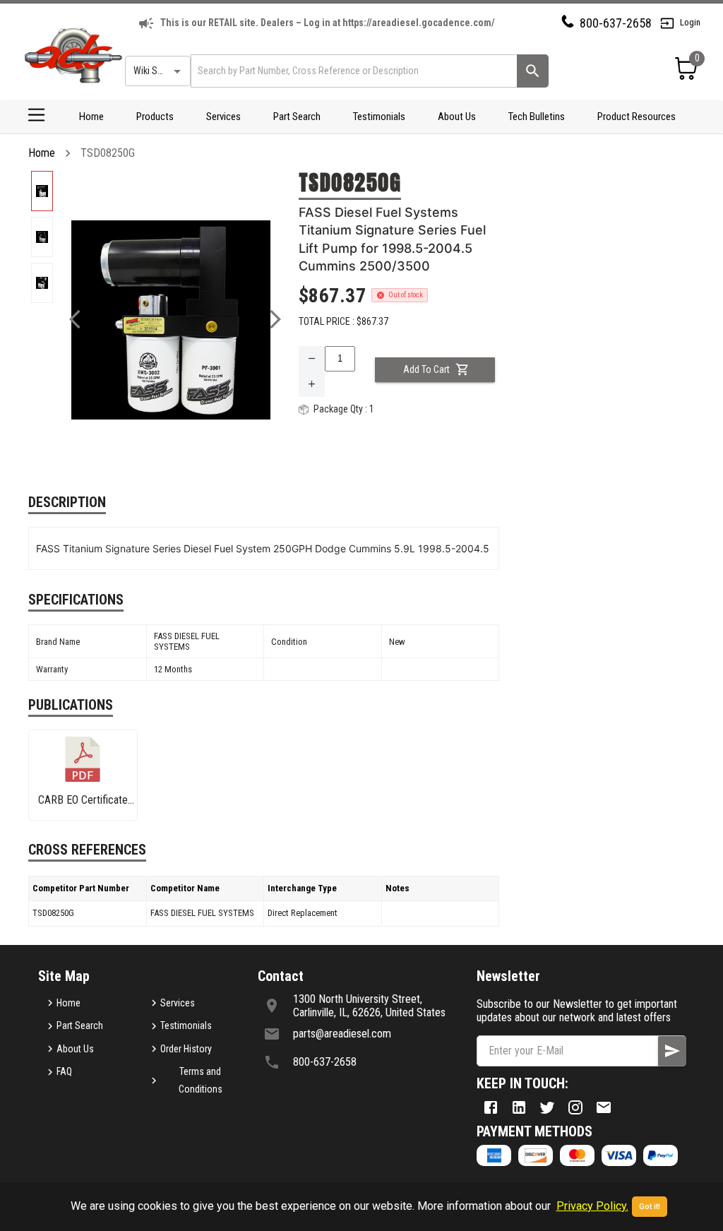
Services (223, 116)
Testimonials (379, 116)
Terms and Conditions (200, 1080)
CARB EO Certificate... (86, 800)
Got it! (649, 1206)
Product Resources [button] (636, 116)
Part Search (297, 116)
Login (690, 22)
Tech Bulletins (536, 116)
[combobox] (352, 71)
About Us (457, 116)
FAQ (64, 1071)
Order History (186, 1048)
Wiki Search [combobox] (156, 70)
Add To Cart (426, 369)
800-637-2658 (616, 23)
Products (155, 116)
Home (91, 116)
